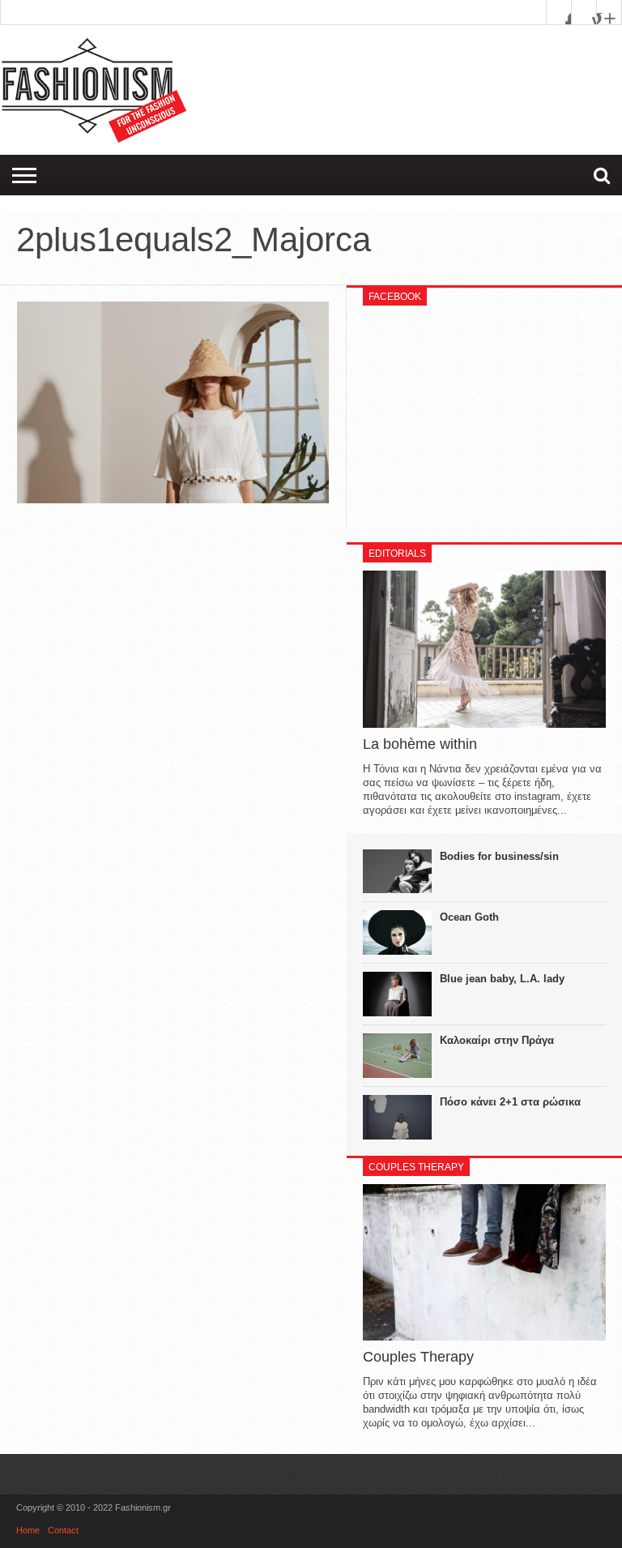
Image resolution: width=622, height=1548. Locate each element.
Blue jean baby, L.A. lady (502, 979)
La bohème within (420, 744)
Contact (63, 1530)
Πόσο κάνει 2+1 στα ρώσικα (510, 1102)
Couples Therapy (418, 1357)
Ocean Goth (469, 917)
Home (28, 1530)
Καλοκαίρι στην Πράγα (497, 1040)
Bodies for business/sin (499, 856)
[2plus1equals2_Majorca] (173, 499)
